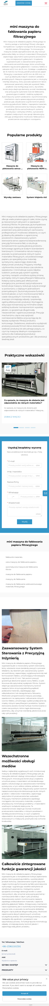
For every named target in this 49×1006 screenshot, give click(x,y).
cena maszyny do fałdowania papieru (21, 562)
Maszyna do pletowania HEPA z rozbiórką (36, 167)
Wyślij (24, 522)
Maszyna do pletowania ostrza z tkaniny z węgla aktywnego (12, 167)
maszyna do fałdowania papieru (19, 574)
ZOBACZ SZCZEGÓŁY (12, 153)
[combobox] (13, 496)
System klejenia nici (37, 197)
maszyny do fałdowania (15, 579)
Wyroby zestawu (12, 197)
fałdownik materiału (14, 557)
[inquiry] (45, 493)
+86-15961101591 (11, 946)
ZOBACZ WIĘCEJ (12, 417)
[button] (16, 427)
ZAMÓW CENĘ (24, 3)
